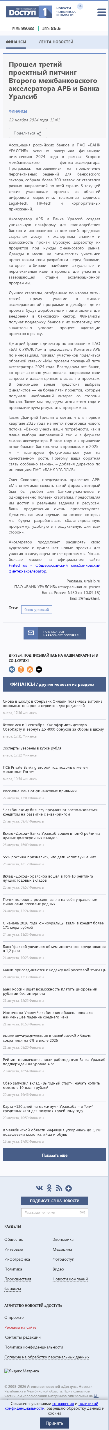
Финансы (18, 111)
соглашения (63, 1403)
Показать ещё (54, 1155)
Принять (54, 1423)
